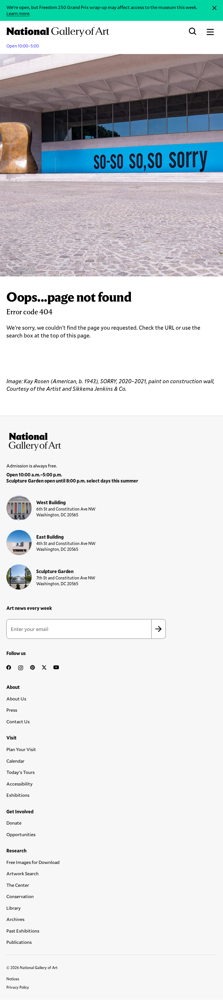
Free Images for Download (33, 862)
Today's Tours (20, 772)
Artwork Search (22, 873)
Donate (13, 823)
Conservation (20, 896)
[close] (214, 8)
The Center (17, 885)
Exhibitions (17, 795)
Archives (15, 919)
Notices (12, 978)
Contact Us (18, 721)
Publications (19, 942)
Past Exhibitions (22, 931)
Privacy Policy (17, 987)
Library (13, 908)
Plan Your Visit (21, 749)
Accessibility (19, 784)
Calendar (15, 761)
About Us (16, 699)
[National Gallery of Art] (111, 440)
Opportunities (20, 834)
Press (11, 710)
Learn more (17, 13)
